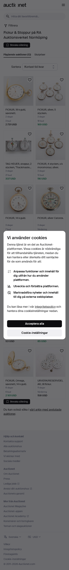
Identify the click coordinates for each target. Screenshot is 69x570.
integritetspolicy (45, 307)
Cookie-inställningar (34, 333)
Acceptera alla (34, 324)
